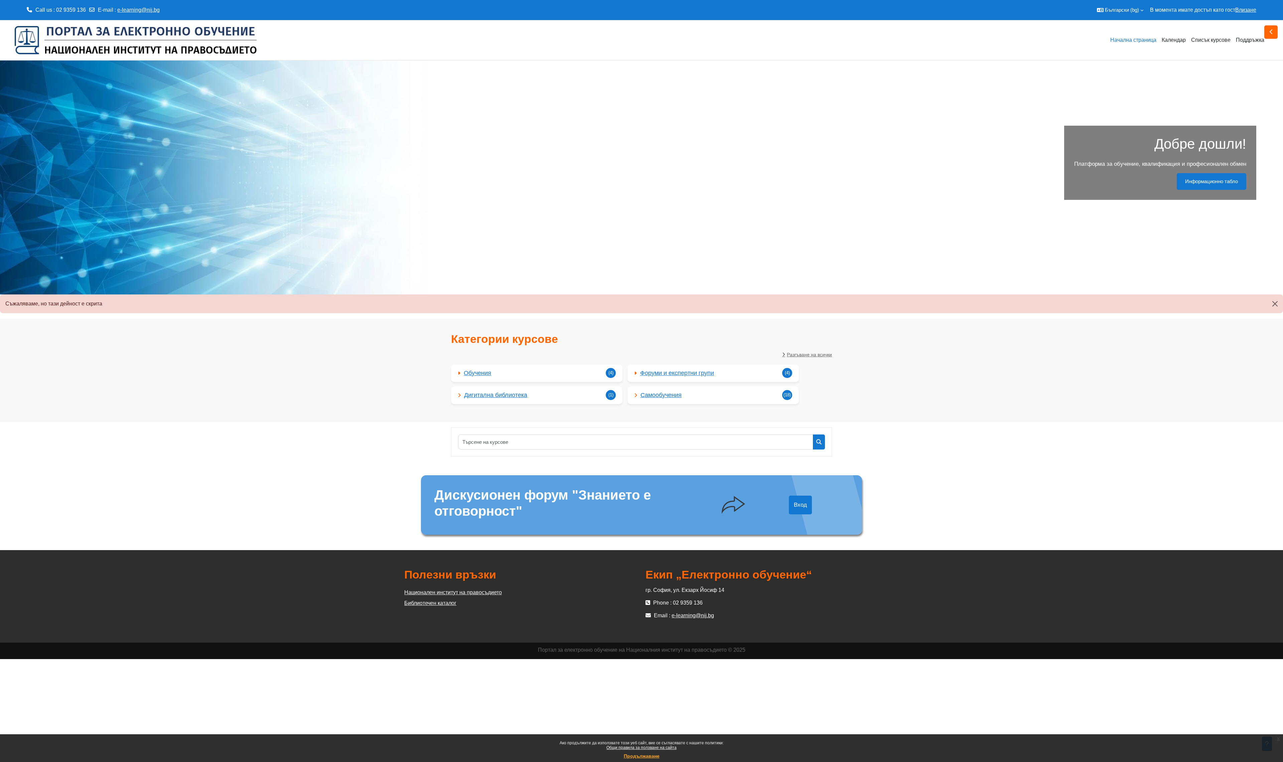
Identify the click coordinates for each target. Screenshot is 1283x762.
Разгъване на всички (809, 354)
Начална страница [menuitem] (1133, 40)
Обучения (477, 373)
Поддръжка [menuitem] (1250, 40)
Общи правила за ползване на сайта (641, 747)
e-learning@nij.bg (138, 10)
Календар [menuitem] (1174, 40)
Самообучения (661, 395)
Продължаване (642, 756)
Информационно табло (1211, 181)
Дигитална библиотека (495, 395)
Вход (800, 505)
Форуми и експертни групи (677, 373)
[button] (1120, 10)
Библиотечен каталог (430, 603)
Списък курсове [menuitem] (1211, 40)
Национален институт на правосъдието (453, 592)
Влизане (1245, 10)
